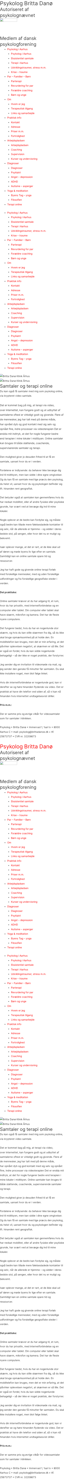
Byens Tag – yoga (21, 195)
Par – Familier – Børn (19, 76)
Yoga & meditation (17, 190)
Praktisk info (14, 117)
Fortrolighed (18, 136)
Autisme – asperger (22, 186)
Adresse (15, 126)
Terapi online (14, 204)
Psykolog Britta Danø (26, 3)
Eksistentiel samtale (22, 58)
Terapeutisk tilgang (22, 108)
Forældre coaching (21, 90)
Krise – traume (19, 72)
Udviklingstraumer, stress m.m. (28, 67)
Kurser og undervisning (24, 158)
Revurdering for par (22, 85)
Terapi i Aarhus (19, 62)
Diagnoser (13, 163)
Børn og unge (18, 94)
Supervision (17, 154)
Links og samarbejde (22, 113)
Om (9, 99)
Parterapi (16, 81)
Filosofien (16, 199)
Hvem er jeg (18, 104)
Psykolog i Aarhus (17, 49)
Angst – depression (22, 177)
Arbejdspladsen (16, 140)
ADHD (14, 181)
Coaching (16, 149)
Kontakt (15, 122)
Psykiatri (16, 172)
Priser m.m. (17, 131)
